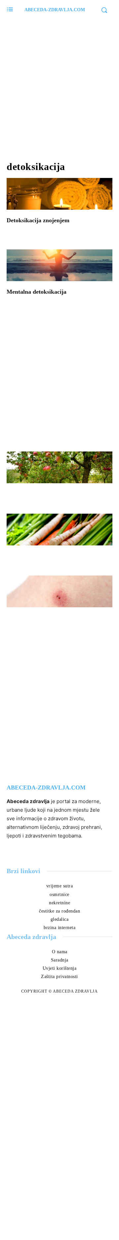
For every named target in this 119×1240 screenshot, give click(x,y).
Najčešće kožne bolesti (43, 618)
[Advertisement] (59, 86)
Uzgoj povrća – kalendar (46, 556)
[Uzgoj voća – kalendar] (59, 467)
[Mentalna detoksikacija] (59, 265)
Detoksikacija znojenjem (38, 220)
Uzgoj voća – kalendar (43, 494)
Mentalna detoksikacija (36, 291)
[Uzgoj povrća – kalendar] (59, 529)
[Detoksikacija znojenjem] (59, 194)
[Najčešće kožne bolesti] (59, 591)
